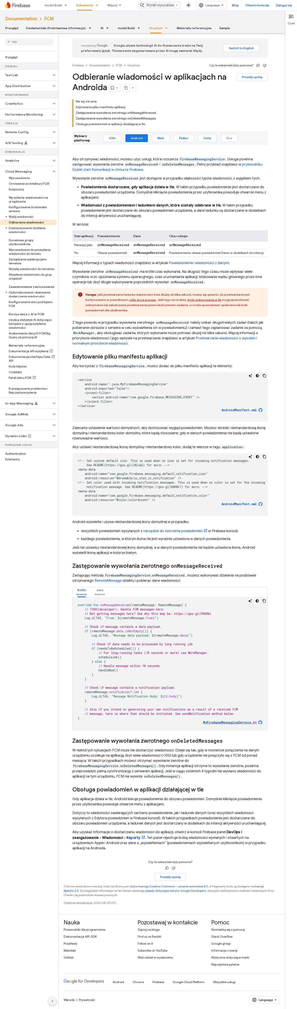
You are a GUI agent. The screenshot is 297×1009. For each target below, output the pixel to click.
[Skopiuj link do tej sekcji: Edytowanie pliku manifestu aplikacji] (171, 357)
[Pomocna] (258, 65)
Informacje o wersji (224, 950)
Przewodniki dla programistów (84, 930)
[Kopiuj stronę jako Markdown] (126, 88)
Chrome (138, 982)
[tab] (82, 592)
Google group (221, 943)
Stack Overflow (222, 937)
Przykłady (70, 943)
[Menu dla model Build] (67, 5)
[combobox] (159, 5)
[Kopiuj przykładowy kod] (264, 375)
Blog (235, 5)
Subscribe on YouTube (152, 950)
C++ (229, 138)
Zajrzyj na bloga (149, 930)
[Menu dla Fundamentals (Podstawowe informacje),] (91, 28)
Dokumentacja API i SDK (80, 937)
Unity (207, 138)
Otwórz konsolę (257, 5)
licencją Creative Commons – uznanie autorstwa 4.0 (173, 886)
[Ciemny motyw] (257, 375)
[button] (26, 75)
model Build (53, 5)
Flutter (184, 138)
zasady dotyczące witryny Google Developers (175, 891)
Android (137, 138)
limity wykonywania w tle (204, 300)
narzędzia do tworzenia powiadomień (173, 531)
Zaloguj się (284, 5)
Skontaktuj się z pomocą (228, 930)
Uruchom (155, 28)
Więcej (112, 5)
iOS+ (112, 138)
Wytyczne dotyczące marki (230, 957)
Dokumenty (84, 5)
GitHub (68, 957)
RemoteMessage (108, 580)
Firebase (78, 65)
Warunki (69, 1000)
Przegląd (11, 28)
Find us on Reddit (149, 937)
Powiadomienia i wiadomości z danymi (199, 263)
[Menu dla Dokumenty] (98, 5)
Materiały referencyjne (194, 28)
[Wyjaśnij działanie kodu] (250, 375)
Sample (224, 28)
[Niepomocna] (264, 65)
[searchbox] (29, 42)
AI (101, 28)
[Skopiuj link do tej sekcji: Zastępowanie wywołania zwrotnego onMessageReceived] (226, 566)
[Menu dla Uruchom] (167, 28)
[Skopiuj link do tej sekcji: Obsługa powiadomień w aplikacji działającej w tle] (208, 790)
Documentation (21, 19)
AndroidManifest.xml (239, 410)
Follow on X (145, 943)
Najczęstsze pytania (225, 964)
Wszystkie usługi (224, 982)
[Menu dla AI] (108, 28)
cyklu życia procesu (142, 300)
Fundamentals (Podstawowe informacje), (56, 28)
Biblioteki (70, 950)
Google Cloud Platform (188, 982)
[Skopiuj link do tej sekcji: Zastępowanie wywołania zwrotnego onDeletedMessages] (227, 741)
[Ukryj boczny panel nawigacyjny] (52, 1001)
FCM (49, 19)
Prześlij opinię (252, 77)
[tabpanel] (170, 663)
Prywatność (87, 1000)
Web (160, 138)
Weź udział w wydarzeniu (155, 957)
